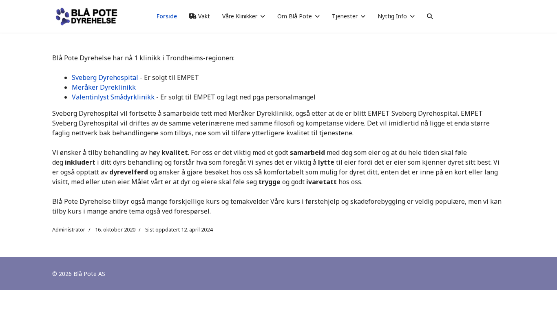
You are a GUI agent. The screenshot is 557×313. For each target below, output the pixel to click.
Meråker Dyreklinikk (104, 87)
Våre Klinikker (239, 16)
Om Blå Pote (294, 16)
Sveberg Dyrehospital (105, 77)
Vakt (203, 16)
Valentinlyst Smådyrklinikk (113, 97)
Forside (167, 16)
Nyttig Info (392, 16)
